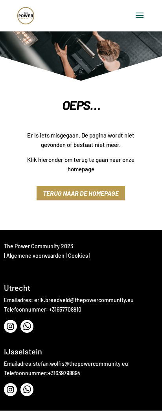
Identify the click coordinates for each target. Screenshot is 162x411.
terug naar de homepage (81, 193)
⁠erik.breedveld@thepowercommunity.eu (84, 300)
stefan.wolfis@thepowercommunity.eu (80, 363)
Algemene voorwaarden (35, 255)
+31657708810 (65, 309)
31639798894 (66, 373)
